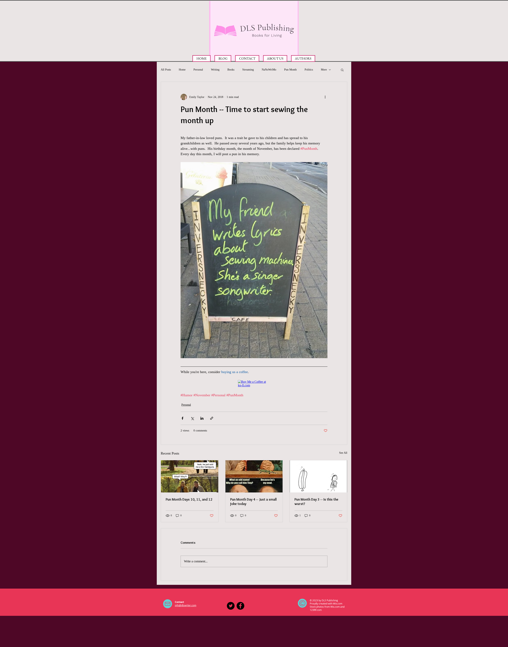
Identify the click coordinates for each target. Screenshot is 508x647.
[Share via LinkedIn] (202, 418)
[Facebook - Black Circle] (240, 606)
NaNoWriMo (269, 69)
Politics (309, 69)
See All (343, 452)
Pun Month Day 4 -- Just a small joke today (253, 501)
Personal (198, 69)
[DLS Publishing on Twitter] (231, 606)
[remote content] (254, 383)
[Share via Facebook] (182, 418)
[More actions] (325, 97)
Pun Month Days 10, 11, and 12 (189, 499)
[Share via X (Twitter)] (192, 418)
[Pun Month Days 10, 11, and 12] (189, 476)
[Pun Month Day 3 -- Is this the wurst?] (318, 476)
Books (230, 69)
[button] (342, 69)
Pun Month (290, 69)
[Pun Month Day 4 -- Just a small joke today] (254, 476)
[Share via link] (212, 418)
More (324, 69)
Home (182, 69)
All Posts (166, 69)
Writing (215, 69)
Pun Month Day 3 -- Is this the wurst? (316, 501)
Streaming (248, 69)
